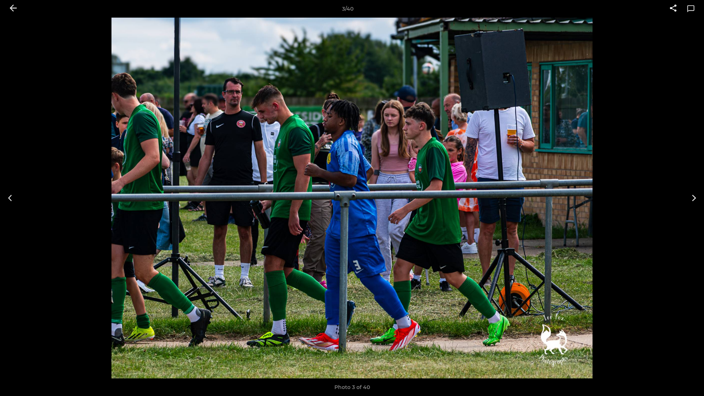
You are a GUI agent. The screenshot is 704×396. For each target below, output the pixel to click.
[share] (673, 9)
